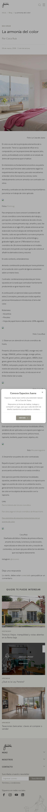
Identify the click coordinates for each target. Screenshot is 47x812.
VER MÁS (22, 418)
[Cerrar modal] (42, 392)
